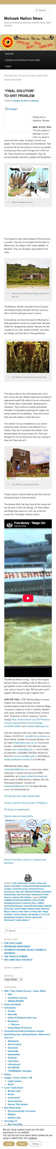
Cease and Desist (12, 1004)
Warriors (15, 1024)
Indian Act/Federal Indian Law (22, 1017)
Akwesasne (22, 883)
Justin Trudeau (20, 908)
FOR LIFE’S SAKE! (13, 943)
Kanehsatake (10, 894)
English (8, 66)
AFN (14, 883)
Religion (12, 1114)
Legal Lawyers (15, 1080)
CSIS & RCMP (38, 900)
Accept (9, 1143)
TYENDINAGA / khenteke (19, 1070)
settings (33, 1138)
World (11, 1084)
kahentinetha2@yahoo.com (16, 769)
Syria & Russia (20, 914)
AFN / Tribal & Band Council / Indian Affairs (25, 990)
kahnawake (46, 891)
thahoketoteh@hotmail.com (16, 786)
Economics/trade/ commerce (21, 1110)
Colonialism (16, 886)
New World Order (12, 1107)
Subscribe (9, 53)
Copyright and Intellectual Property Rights (22, 60)
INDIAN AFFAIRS (32, 891)
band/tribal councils (17, 997)
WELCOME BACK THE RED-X (18, 959)
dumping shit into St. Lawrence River (20, 903)
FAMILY (40, 903)
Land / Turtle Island (13, 1087)
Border (11, 1094)
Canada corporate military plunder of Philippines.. (26, 802)
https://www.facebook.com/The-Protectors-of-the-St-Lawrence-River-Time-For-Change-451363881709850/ (27, 723)
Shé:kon (35, 100)
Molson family (34, 908)
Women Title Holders (22, 897)
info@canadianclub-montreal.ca (18, 759)
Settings (35, 1143)
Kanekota (12, 1057)
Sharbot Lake (14, 1117)
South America (15, 1100)
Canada (32, 883)
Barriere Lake (14, 1090)
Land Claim (13, 1060)
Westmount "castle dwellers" (17, 920)
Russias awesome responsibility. (19, 815)
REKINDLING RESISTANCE (17, 946)
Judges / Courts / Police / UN (18, 1077)
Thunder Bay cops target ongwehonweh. (22, 795)
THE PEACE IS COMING (15, 956)
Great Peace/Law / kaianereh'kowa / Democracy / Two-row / (24, 890)
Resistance (13, 1021)
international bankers (13, 905)
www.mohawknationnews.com (34, 776)
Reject (22, 1143)
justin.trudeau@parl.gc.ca (23, 749)
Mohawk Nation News (23, 18)
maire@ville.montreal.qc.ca (37, 736)
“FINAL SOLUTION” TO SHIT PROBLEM (19, 93)
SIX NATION (13, 1067)
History (7, 1074)
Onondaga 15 (10, 1120)
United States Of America (20, 1027)
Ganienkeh (13, 1047)
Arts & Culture (14, 1044)
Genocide (12, 1014)
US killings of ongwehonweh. (17, 809)
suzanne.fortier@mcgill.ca (25, 756)
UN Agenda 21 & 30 (37, 914)
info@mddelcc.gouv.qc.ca (24, 742)
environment (14, 1097)
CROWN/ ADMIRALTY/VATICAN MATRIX (25, 899)
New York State (23, 894)
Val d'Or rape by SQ (33, 917)
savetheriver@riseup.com (37, 726)
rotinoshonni (36, 894)
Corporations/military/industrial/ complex (24, 1030)
